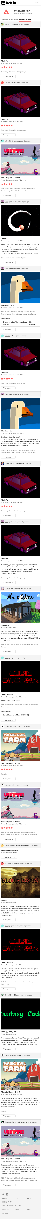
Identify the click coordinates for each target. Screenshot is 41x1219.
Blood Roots (5, 900)
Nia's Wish (5, 625)
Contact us (7, 1202)
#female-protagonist (28, 188)
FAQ (16, 1198)
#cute (13, 644)
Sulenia (7, 589)
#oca (13, 314)
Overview (4, 20)
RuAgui (7, 24)
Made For (5, 61)
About (4, 1198)
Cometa (4, 238)
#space (23, 258)
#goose (32, 312)
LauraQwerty (9, 463)
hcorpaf (7, 658)
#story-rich (5, 707)
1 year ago (24, 83)
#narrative (12, 72)
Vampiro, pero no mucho (10, 178)
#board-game (5, 312)
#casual (7, 644)
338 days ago (25, 24)
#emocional (10, 258)
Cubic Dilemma (7, 694)
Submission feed (25, 20)
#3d (2, 644)
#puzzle (25, 704)
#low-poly (4, 72)
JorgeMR (8, 863)
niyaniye (8, 785)
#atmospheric (9, 704)
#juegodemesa (6, 314)
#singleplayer (21, 72)
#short (3, 647)
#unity (27, 191)
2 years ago (25, 394)
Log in (36, 3)
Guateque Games (10, 1122)
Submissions (13, 20)
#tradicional (32, 314)
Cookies (5, 1213)
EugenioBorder (10, 845)
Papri (7, 1055)
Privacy (29, 1209)
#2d (2, 188)
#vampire (33, 191)
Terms (17, 1209)
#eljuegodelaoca (23, 312)
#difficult (17, 188)
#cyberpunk (9, 188)
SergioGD (8, 995)
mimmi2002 (9, 141)
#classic (14, 312)
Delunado (8, 726)
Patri (6, 202)
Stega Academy (22, 10)
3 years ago (27, 589)
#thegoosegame (21, 314)
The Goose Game (7, 305)
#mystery (18, 704)
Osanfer (7, 83)
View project (8, 857)
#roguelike (10, 191)
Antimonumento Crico (9, 850)
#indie (3, 191)
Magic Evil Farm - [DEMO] (11, 763)
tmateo (7, 336)
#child (3, 258)
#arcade (4, 774)
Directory (5, 1209)
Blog (29, 1198)
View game (7, 76)
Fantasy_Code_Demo (9, 1032)
